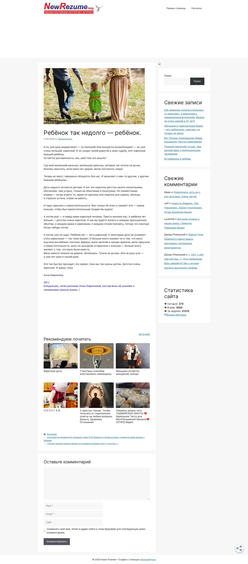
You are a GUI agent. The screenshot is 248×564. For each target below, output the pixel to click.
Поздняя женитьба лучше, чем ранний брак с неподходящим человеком (182, 150)
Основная (52, 434)
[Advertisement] (124, 38)
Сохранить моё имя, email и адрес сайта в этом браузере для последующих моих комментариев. (96, 531)
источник (144, 334)
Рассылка (196, 8)
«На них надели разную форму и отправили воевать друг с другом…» (82, 443)
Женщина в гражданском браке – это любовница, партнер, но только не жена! (183, 130)
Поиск (167, 75)
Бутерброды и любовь (177, 158)
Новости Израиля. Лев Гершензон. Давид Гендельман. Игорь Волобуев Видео (183, 208)
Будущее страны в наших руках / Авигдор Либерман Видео (181, 223)
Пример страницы (176, 8)
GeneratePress (148, 559)
